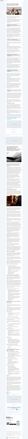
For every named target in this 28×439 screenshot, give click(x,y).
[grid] (14, 275)
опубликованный (11, 74)
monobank (8, 252)
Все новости (10, 134)
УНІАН (10, 119)
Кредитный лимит (13, 394)
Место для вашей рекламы (14, 124)
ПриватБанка (11, 277)
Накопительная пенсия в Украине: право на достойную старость (14, 117)
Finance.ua (7, 134)
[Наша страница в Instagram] (12, 420)
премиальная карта (18, 190)
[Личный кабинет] (24, 1)
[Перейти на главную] (2, 0)
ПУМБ (15, 309)
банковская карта (12, 168)
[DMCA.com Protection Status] (7, 438)
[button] (17, 409)
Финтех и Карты (11, 151)
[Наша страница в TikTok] (11, 420)
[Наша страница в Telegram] (6, 420)
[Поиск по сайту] (25, 1)
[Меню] (27, 1)
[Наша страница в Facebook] (8, 420)
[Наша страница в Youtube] (9, 420)
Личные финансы (13, 134)
